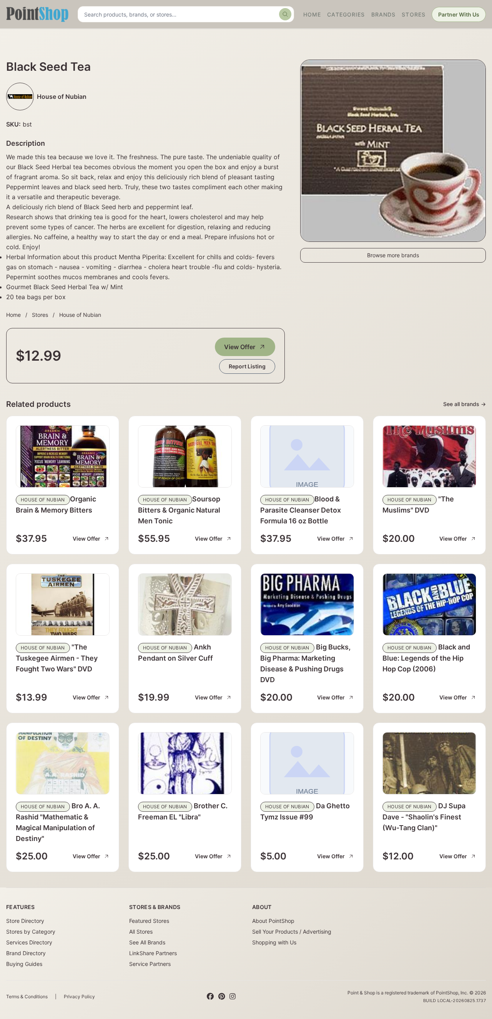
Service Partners (150, 964)
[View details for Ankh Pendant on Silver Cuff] (185, 604)
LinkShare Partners (153, 953)
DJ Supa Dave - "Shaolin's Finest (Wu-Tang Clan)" (423, 817)
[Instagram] (232, 996)
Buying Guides (24, 964)
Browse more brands (393, 255)
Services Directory (29, 942)
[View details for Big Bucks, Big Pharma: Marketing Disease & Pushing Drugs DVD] (307, 604)
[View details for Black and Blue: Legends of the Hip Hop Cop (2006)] (429, 604)
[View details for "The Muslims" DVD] (429, 456)
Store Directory (25, 920)
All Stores (141, 931)
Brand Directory (26, 953)
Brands (383, 14)
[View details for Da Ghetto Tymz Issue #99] (307, 763)
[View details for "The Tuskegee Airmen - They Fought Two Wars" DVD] (63, 604)
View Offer (239, 347)
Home (312, 14)
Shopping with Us (274, 942)
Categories (346, 14)
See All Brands (147, 942)
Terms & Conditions (27, 996)
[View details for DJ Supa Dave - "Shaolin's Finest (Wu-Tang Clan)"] (429, 763)
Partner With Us (458, 14)
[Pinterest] (221, 996)
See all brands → (464, 404)
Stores (414, 14)
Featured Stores (149, 920)
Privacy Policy (79, 996)
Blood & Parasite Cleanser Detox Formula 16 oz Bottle (300, 510)
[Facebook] (210, 996)
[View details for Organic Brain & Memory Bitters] (63, 456)
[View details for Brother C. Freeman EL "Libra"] (185, 763)
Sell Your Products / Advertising (291, 931)
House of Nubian (80, 314)
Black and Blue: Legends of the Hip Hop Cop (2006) (426, 658)
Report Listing (247, 366)
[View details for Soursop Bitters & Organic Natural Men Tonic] (185, 456)
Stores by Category (30, 931)
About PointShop (273, 920)
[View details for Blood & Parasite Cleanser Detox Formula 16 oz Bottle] (307, 456)
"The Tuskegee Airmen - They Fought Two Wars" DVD (57, 658)
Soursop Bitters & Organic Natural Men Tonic (179, 510)
